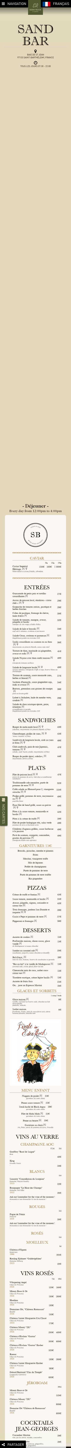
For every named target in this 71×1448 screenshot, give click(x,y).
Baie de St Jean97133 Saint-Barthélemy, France (35, 56)
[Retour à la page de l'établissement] (35, 7)
